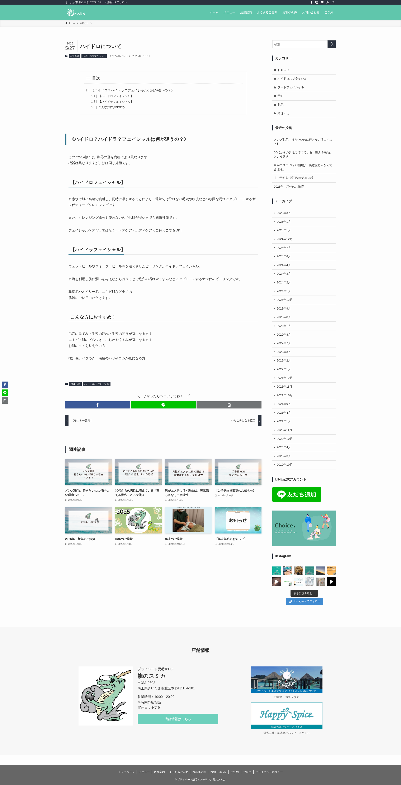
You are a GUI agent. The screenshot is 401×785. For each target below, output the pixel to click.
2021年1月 (284, 421)
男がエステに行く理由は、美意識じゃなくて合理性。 (303, 167)
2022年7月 (284, 343)
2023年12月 (285, 299)
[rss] (327, 2)
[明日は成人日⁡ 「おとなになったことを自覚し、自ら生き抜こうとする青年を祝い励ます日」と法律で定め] (298, 570)
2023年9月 (284, 308)
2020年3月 (284, 456)
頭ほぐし (283, 113)
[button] (97, 404)
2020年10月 (285, 438)
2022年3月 (284, 352)
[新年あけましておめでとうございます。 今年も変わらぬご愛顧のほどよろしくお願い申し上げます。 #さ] (320, 570)
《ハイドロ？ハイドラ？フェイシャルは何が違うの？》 (132, 90)
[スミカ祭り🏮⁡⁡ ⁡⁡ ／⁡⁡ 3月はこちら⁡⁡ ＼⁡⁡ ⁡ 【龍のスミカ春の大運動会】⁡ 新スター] (276, 570)
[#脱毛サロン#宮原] (331, 581)
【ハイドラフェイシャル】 (115, 101)
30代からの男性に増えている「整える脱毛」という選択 (303, 154)
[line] (322, 2)
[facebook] (311, 2)
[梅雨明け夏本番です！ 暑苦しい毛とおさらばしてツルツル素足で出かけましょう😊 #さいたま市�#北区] (320, 581)
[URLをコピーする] (229, 404)
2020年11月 (284, 430)
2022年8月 (284, 334)
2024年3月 (284, 273)
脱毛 (280, 104)
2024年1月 (284, 291)
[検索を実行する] (331, 44)
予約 (280, 95)
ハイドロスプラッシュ (94, 56)
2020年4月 (284, 447)
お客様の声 (199, 772)
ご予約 (235, 772)
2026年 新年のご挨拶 (289, 186)
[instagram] (317, 2)
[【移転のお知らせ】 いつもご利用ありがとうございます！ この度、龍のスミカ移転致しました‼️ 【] (287, 581)
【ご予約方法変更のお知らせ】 (294, 178)
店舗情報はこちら (178, 719)
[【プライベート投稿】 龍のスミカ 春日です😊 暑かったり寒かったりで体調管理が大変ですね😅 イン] (276, 581)
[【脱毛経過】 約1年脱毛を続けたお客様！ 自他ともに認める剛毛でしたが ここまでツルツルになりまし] (298, 581)
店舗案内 (159, 772)
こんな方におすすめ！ (113, 107)
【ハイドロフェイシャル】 (115, 96)
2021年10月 (285, 395)
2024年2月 (284, 282)
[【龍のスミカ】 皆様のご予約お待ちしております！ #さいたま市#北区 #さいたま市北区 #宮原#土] (331, 570)
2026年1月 (284, 221)
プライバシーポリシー (269, 772)
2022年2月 (284, 360)
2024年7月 (284, 247)
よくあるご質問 (178, 772)
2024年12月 (285, 239)
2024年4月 (284, 265)
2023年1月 (284, 325)
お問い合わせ (218, 772)
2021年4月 (284, 412)
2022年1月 (284, 369)
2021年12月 (285, 377)
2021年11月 (284, 386)
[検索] (333, 2)
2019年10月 (285, 464)
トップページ (126, 772)
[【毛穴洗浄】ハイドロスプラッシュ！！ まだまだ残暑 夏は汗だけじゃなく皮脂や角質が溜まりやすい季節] (309, 581)
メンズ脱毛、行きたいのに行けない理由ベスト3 (303, 141)
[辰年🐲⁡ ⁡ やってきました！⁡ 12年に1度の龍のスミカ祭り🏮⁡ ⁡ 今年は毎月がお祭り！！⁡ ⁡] (309, 570)
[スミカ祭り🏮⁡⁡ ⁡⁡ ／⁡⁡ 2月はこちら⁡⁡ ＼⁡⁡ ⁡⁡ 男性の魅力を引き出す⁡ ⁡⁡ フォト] (287, 570)
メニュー (144, 772)
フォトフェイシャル (291, 87)
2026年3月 (284, 213)
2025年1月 (284, 230)
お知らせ (74, 56)
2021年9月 (284, 404)
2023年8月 (284, 317)
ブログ (247, 772)
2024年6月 (284, 256)
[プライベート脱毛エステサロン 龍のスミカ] (76, 12)
